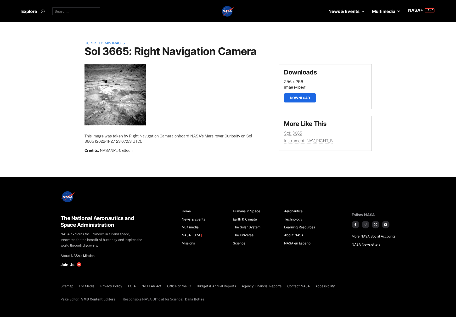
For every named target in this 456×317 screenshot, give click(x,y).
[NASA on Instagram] (365, 224)
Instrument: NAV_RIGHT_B (308, 140)
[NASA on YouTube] (385, 224)
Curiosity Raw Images (104, 43)
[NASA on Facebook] (355, 224)
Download (300, 98)
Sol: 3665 (293, 133)
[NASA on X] (375, 224)
